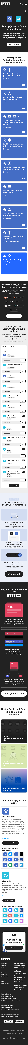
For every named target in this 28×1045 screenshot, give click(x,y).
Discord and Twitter (19, 989)
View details (7, 360)
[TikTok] (20, 1038)
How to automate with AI (7, 996)
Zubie (23, 26)
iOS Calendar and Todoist (20, 985)
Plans (2, 981)
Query (9, 418)
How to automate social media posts (10, 1014)
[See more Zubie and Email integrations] (7, 910)
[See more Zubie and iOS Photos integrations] (7, 915)
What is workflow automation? (8, 1003)
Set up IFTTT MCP (14, 316)
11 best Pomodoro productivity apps (10, 1009)
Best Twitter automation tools (8, 998)
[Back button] (2, 11)
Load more (14, 485)
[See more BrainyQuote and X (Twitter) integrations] (18, 854)
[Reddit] (24, 1038)
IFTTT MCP (4, 972)
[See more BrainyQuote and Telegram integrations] (18, 865)
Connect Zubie (9, 900)
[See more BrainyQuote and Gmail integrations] (18, 859)
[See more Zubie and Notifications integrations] (18, 915)
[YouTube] (14, 1038)
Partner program (21, 1030)
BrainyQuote (9, 26)
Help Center (4, 974)
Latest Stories (6, 994)
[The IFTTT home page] (5, 3)
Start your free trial (14, 693)
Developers (6, 1030)
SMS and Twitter (18, 979)
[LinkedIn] (7, 1038)
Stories (3, 967)
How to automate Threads (7, 1011)
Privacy (14, 1033)
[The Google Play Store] (19, 1021)
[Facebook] (4, 1038)
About (20, 1033)
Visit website (5, 838)
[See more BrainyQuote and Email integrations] (7, 859)
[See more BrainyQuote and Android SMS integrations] (7, 865)
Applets (3, 970)
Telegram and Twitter (19, 987)
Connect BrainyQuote (10, 842)
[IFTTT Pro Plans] (23, 416)
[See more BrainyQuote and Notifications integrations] (7, 854)
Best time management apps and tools (10, 1000)
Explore (4, 963)
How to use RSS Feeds (7, 1005)
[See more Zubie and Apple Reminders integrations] (18, 921)
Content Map (4, 976)
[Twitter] (17, 1038)
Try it (23, 360)
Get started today (14, 44)
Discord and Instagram (19, 965)
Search (3, 979)
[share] (26, 11)
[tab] (2, 347)
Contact (8, 1033)
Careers (12, 1030)
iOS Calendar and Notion (20, 967)
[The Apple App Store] (8, 1021)
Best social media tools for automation (10, 1016)
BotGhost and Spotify (19, 977)
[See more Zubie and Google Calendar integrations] (7, 921)
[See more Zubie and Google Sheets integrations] (18, 910)
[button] (26, 4)
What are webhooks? (6, 1007)
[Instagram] (10, 1038)
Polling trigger (11, 356)
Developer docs (5, 983)
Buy (3, 896)
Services (3, 965)
